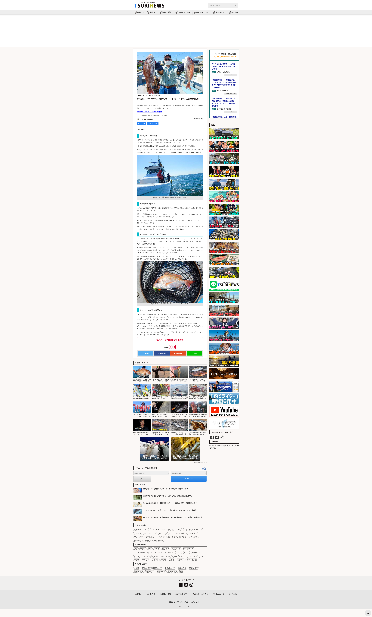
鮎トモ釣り (177, 530)
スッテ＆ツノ (173, 537)
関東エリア (157, 568)
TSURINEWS (184, 606)
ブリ (150, 549)
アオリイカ (146, 556)
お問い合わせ (195, 602)
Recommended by (198, 462)
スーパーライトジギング (177, 533)
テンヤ (183, 537)
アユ (162, 552)
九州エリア (172, 572)
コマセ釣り (150, 537)
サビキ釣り (158, 541)
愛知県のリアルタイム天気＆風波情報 (149, 112)
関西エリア (138, 572)
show (142, 129)
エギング (187, 530)
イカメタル (161, 537)
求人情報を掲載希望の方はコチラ (224, 56)
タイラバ (162, 533)
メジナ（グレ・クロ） (162, 556)
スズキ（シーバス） (142, 552)
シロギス (193, 556)
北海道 (136, 568)
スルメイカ (176, 549)
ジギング (193, 533)
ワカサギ (145, 560)
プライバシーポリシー (183, 602)
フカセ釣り (138, 537)
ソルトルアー (153, 123)
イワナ (186, 552)
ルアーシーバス (150, 533)
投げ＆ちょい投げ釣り (143, 541)
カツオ (171, 560)
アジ (136, 549)
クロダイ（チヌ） (180, 556)
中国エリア (150, 572)
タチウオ (195, 552)
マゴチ (136, 560)
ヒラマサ (165, 549)
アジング (137, 533)
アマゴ (178, 552)
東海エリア (193, 568)
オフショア (141, 123)
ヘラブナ (180, 560)
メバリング (197, 530)
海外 (181, 572)
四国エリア (161, 572)
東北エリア (146, 568)
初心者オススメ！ (141, 530)
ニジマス (169, 552)
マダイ (143, 549)
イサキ (156, 549)
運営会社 (172, 602)
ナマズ (155, 552)
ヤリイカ (155, 560)
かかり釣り (193, 537)
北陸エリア (182, 568)
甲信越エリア (170, 568)
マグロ (163, 560)
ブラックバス (191, 560)
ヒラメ (136, 556)
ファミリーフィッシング (160, 530)
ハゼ (201, 556)
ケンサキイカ (188, 549)
